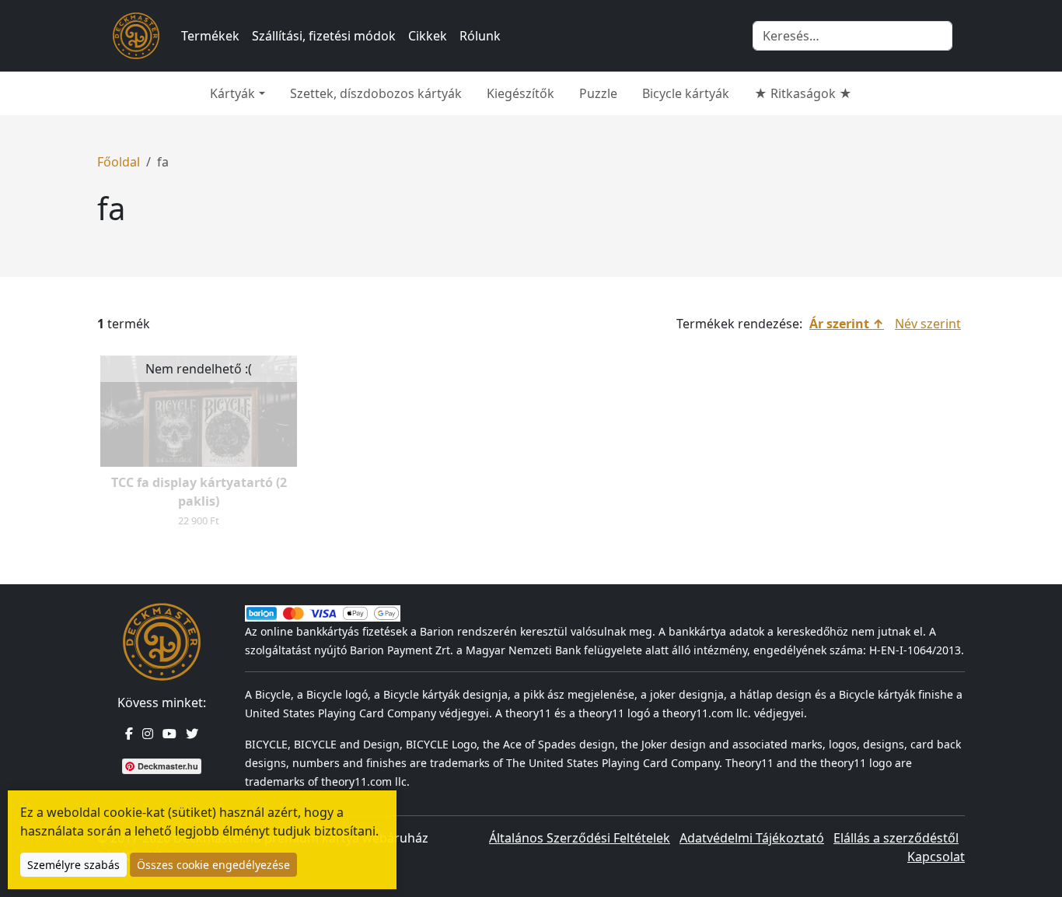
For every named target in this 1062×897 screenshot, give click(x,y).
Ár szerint (839, 323)
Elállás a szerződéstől (896, 837)
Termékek (210, 35)
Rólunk (480, 35)
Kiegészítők (520, 93)
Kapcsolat (936, 856)
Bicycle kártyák (685, 93)
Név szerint (928, 323)
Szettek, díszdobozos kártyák (376, 93)
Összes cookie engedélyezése (213, 864)
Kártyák (232, 93)
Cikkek (427, 35)
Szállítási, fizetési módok (324, 35)
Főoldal (118, 161)
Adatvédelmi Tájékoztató (751, 837)
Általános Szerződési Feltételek (579, 837)
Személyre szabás (73, 864)
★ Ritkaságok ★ (803, 93)
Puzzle (598, 93)
